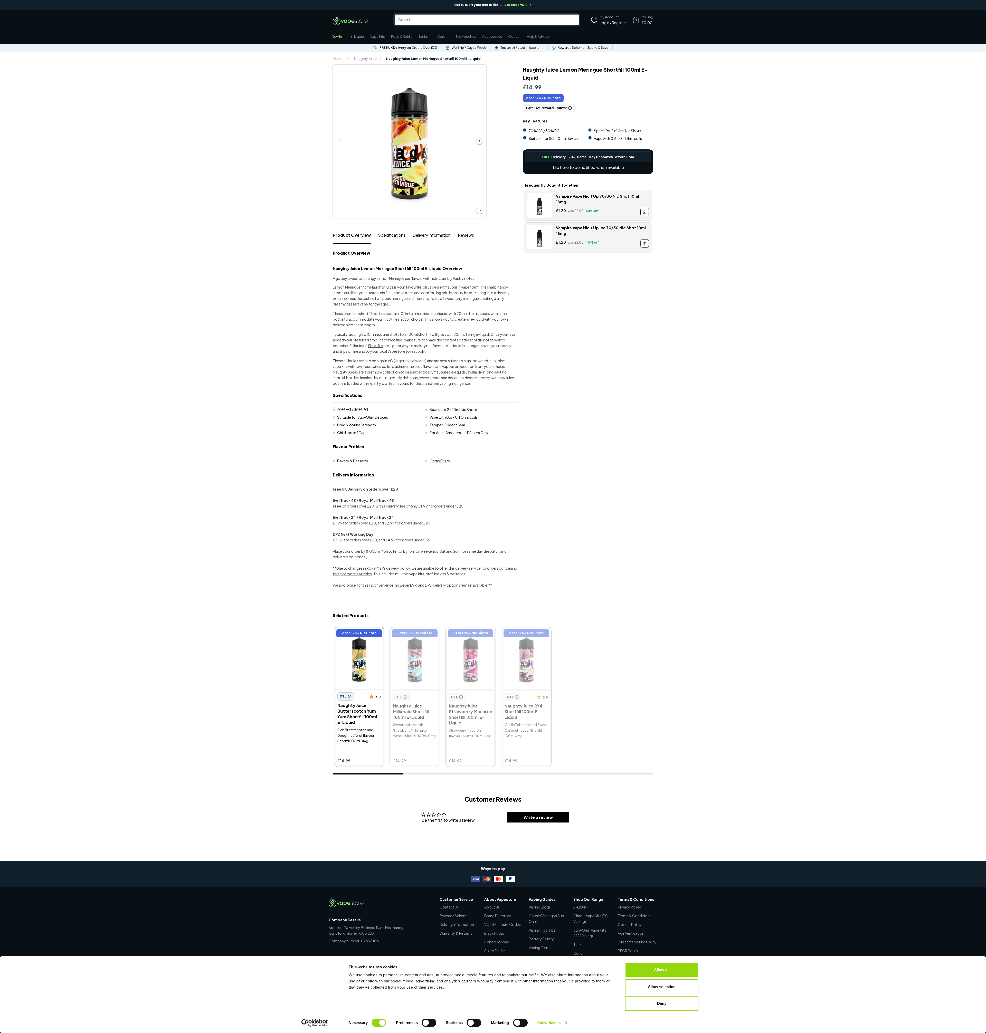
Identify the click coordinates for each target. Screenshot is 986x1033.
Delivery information (432, 235)
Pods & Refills (401, 36)
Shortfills (375, 345)
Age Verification (631, 933)
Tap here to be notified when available (588, 167)
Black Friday (494, 933)
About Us (492, 907)
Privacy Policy (629, 907)
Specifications (391, 235)
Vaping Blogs (540, 907)
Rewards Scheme (454, 915)
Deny (661, 1003)
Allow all (662, 970)
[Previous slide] (339, 141)
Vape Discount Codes (502, 924)
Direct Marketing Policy (637, 942)
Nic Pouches (466, 36)
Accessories (492, 36)
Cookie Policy (630, 924)
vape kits (340, 366)
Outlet (513, 36)
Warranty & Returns (456, 933)
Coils (441, 36)
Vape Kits (377, 36)
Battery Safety (541, 938)
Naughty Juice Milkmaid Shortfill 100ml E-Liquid (413, 633)
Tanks (423, 36)
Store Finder (494, 950)
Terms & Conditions (634, 915)
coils (386, 366)
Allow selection (662, 986)
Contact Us (449, 907)
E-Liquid (357, 36)
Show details (549, 1023)
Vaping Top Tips (542, 930)
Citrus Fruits (440, 460)
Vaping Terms (540, 947)
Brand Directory (497, 915)
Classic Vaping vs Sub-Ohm (547, 918)
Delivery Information (457, 924)
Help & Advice (538, 36)
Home (337, 58)
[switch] (429, 1023)
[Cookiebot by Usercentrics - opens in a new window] (314, 1023)
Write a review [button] (538, 817)
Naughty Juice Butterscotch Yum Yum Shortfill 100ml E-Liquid (357, 636)
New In (337, 36)
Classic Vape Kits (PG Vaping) (590, 918)
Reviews (466, 235)
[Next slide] (479, 141)
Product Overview (352, 235)
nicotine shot (395, 319)
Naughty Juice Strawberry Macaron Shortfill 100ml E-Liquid (468, 636)
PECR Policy (628, 950)
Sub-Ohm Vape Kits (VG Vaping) (589, 933)
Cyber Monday (496, 942)
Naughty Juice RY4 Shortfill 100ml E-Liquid (524, 633)
